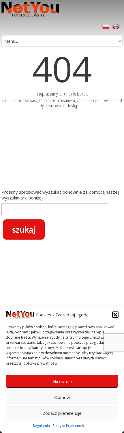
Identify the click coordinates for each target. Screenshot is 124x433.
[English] (116, 26)
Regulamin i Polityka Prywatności (59, 425)
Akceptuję (62, 381)
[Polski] (106, 26)
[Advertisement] (62, 150)
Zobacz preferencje (62, 413)
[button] (115, 315)
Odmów (62, 397)
